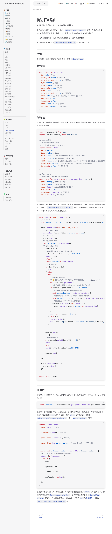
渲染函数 (89, 498)
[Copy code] (101, 72)
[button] (15, 10)
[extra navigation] (107, 3)
